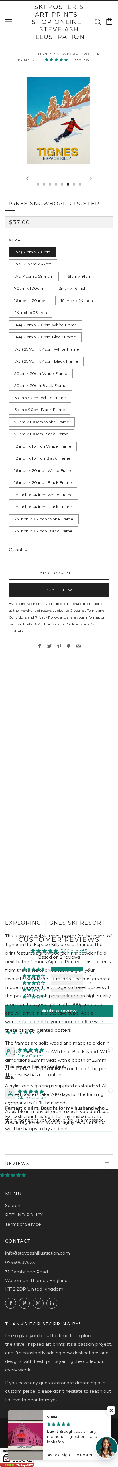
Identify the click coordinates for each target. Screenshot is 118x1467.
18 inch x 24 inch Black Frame (43, 506)
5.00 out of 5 (73, 951)
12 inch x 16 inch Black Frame (42, 458)
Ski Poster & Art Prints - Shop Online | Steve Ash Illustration (59, 21)
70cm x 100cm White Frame (41, 422)
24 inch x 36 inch (30, 312)
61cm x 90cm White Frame (40, 397)
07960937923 (20, 1262)
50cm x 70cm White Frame (40, 373)
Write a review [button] (59, 1010)
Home (24, 60)
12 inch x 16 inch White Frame (42, 446)
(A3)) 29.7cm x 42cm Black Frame (46, 361)
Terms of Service (23, 1224)
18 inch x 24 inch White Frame (43, 494)
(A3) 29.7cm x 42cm (33, 264)
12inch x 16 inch (72, 288)
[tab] (38, 184)
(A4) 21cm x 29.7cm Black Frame (45, 337)
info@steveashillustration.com (37, 1253)
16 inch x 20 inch (30, 300)
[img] (31, 1050)
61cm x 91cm (79, 276)
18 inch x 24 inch (77, 300)
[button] (57, 60)
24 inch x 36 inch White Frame (43, 519)
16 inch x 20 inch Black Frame (43, 482)
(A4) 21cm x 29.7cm (32, 252)
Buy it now (59, 590)
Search (12, 1205)
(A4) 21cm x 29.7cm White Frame (45, 325)
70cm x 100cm (28, 288)
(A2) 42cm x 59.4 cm (33, 276)
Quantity (18, 549)
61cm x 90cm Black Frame (39, 409)
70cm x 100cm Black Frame (41, 434)
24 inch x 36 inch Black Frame (43, 531)
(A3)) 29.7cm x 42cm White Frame (46, 349)
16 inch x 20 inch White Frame (43, 470)
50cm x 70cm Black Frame (40, 385)
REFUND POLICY (24, 1215)
